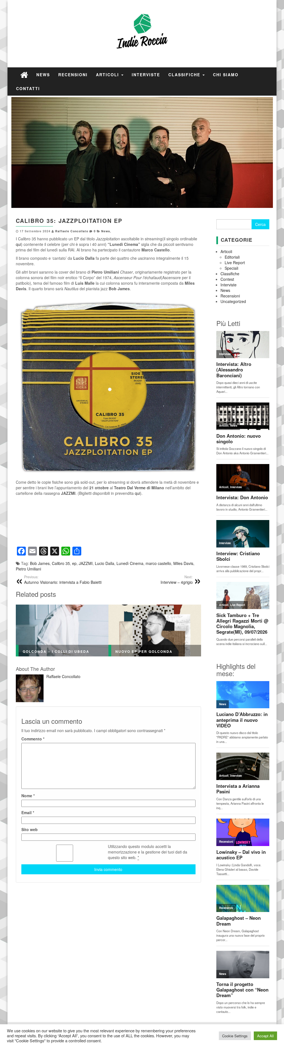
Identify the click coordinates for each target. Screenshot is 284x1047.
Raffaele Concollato (71, 231)
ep (74, 563)
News (43, 74)
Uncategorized (233, 301)
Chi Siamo (226, 74)
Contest (227, 279)
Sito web (29, 829)
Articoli (108, 74)
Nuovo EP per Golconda (144, 651)
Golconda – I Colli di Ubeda (56, 651)
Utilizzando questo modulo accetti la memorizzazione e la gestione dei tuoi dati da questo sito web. (147, 852)
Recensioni (73, 74)
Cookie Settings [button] (235, 1035)
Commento (32, 739)
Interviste (146, 74)
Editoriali (232, 257)
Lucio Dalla (104, 563)
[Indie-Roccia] (24, 74)
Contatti (28, 88)
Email (27, 812)
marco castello (158, 563)
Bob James (40, 563)
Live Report (235, 262)
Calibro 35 (61, 563)
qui (18, 244)
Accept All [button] (265, 1035)
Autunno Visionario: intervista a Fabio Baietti (63, 579)
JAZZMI (86, 563)
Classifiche (185, 74)
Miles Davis (183, 563)
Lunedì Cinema (129, 563)
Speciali (231, 268)
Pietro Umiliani (28, 569)
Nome (28, 795)
